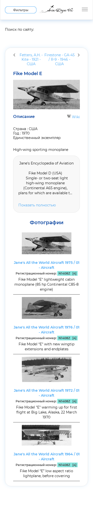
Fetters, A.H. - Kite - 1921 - (31, 59)
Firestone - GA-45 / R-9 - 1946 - (59, 59)
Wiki (75, 117)
